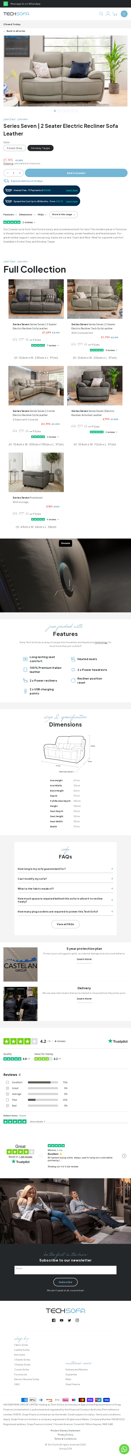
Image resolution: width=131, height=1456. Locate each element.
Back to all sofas (15, 31)
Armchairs (19, 1354)
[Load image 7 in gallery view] (67, 111)
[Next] (58, 299)
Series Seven (35, 326)
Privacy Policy (65, 1434)
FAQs (41, 214)
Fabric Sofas (21, 1345)
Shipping (8, 163)
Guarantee (71, 1374)
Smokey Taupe (40, 148)
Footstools (20, 1374)
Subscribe (65, 1282)
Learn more (84, 959)
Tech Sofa (53, 1444)
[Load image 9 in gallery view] (72, 111)
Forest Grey (14, 148)
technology (100, 642)
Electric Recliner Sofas (26, 1379)
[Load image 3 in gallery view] (59, 111)
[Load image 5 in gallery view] (63, 111)
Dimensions (25, 214)
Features (8, 214)
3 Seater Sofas (22, 1364)
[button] (124, 13)
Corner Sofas (21, 1369)
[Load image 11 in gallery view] (76, 111)
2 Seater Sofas (22, 1359)
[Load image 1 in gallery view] (55, 111)
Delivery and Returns (77, 1369)
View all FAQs (65, 924)
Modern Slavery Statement (65, 1430)
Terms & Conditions (65, 1439)
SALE (17, 1384)
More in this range (62, 214)
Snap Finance (73, 1384)
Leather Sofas (22, 1350)
